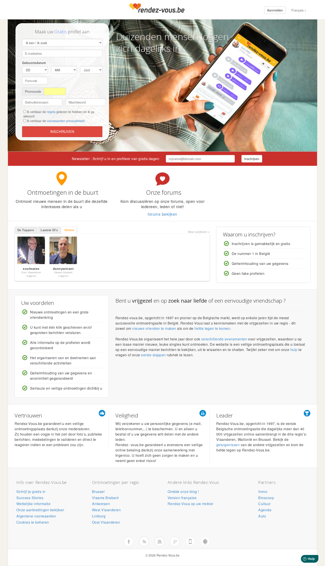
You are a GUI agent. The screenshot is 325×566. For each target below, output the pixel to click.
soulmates (31, 268)
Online (69, 230)
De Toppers (25, 230)
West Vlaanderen (106, 509)
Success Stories (29, 497)
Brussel (98, 491)
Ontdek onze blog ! (183, 491)
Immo (262, 491)
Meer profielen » (199, 232)
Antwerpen (101, 503)
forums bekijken (162, 214)
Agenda (264, 509)
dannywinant (63, 268)
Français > (298, 10)
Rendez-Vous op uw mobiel (190, 503)
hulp (294, 349)
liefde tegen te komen (212, 328)
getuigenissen (228, 444)
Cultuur (264, 503)
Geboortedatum (34, 62)
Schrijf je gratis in (31, 491)
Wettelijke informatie (33, 503)
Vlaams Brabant (105, 497)
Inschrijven (62, 131)
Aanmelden (275, 10)
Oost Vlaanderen (106, 522)
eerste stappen (153, 354)
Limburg (98, 516)
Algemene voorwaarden (36, 516)
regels (51, 111)
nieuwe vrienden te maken (154, 328)
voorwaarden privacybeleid (65, 121)
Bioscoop (266, 497)
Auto (262, 516)
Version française (182, 497)
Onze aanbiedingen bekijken (40, 509)
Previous (10, 251)
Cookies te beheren (32, 522)
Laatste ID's (49, 230)
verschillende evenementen (224, 338)
